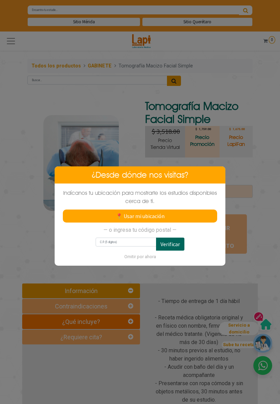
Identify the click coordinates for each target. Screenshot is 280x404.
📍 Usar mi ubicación (140, 216)
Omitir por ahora (140, 256)
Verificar (170, 244)
